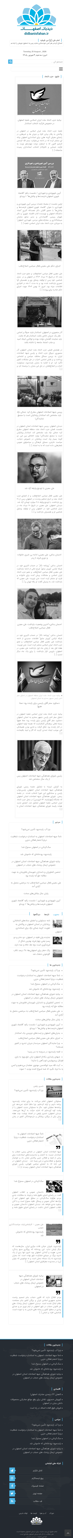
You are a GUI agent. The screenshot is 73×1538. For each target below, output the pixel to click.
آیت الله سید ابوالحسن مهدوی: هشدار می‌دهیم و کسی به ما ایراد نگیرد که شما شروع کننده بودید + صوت (37, 1067)
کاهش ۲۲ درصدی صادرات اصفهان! (45, 1394)
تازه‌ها (46, 914)
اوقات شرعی (23, 1513)
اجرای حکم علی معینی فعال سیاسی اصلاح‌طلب (39, 266)
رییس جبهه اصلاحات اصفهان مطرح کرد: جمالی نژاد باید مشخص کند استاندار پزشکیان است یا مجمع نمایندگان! (39, 415)
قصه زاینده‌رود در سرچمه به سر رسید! (44, 1052)
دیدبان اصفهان (31, 1536)
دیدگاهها (36, 914)
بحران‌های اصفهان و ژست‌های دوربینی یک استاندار (37, 1033)
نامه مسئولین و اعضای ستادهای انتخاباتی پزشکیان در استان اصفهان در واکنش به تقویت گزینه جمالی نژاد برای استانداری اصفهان (37, 926)
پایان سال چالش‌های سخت (36, 893)
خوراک (51, 1513)
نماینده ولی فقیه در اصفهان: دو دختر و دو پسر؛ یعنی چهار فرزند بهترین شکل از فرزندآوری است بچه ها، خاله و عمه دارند (32, 941)
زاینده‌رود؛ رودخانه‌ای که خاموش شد (36, 854)
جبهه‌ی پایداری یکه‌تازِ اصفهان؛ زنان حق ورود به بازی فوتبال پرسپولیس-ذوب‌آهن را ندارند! (39, 1058)
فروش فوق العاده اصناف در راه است (45, 1408)
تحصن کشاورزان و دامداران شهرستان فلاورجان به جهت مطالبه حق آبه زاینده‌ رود (36, 873)
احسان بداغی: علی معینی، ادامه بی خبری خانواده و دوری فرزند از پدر (39, 556)
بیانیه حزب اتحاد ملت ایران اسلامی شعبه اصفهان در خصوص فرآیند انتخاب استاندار (39, 121)
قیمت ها (34, 1513)
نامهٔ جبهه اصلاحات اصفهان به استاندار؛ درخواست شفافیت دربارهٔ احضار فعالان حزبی (36, 838)
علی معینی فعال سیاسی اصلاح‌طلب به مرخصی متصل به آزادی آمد (36, 884)
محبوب (56, 914)
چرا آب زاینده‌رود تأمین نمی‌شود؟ (35, 829)
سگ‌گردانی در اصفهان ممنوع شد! (36, 847)
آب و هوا (43, 1513)
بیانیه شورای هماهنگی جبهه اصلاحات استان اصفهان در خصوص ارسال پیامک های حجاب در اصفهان (36, 863)
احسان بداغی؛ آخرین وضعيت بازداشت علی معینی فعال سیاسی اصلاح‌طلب (39, 626)
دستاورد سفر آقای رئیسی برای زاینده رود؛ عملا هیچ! (39, 704)
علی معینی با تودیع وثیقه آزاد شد (39, 488)
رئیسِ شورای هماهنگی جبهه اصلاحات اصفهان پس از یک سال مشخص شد (39, 777)
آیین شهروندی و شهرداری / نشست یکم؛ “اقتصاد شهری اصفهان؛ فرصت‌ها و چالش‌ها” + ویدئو (39, 194)
